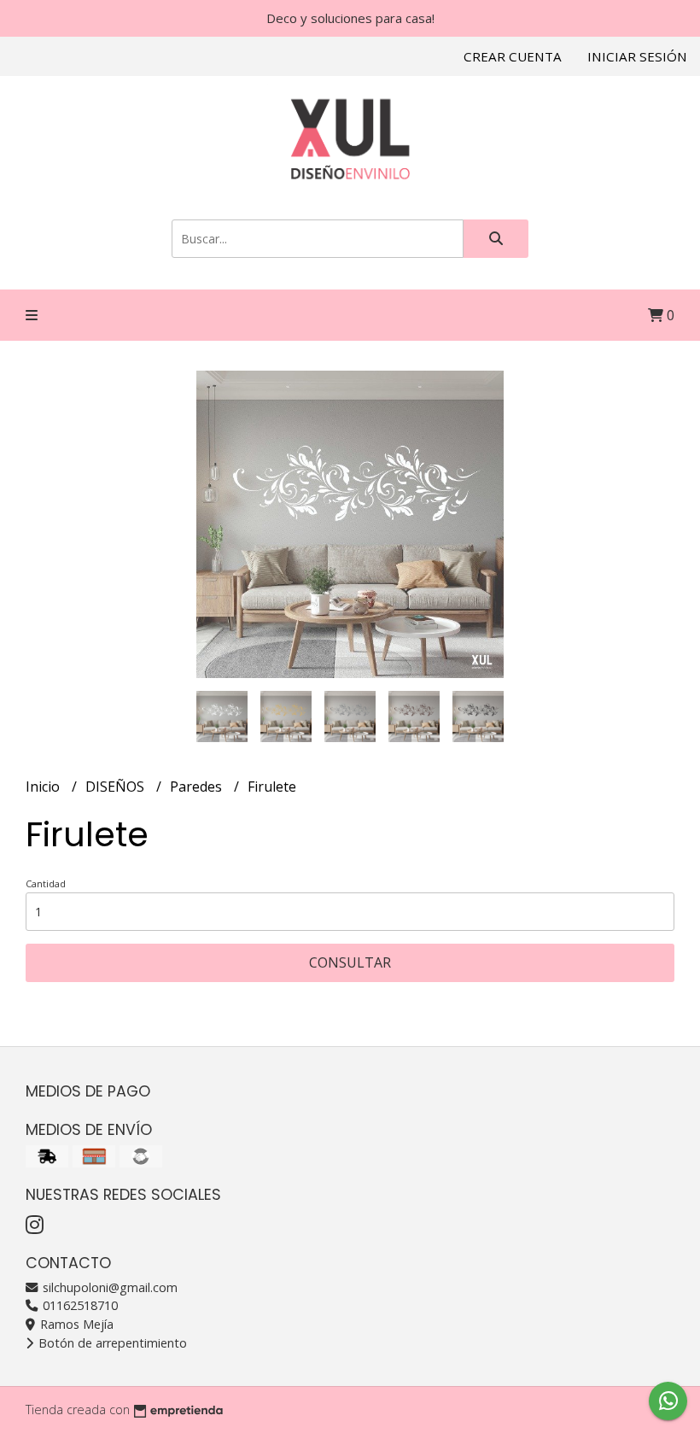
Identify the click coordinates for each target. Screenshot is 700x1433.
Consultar (350, 962)
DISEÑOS (116, 786)
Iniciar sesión (637, 56)
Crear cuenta (513, 56)
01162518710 (78, 1305)
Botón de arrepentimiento (111, 1343)
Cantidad (46, 883)
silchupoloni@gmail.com (108, 1287)
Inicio (44, 786)
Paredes (197, 786)
